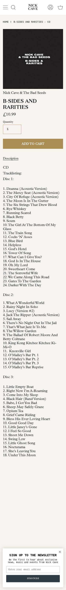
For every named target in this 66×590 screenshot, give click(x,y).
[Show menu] (5, 7)
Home (6, 21)
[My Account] (50, 7)
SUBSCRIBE (33, 578)
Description (10, 158)
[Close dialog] (60, 551)
